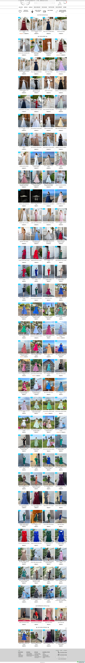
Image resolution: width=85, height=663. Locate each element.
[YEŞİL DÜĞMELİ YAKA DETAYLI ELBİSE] (61, 460)
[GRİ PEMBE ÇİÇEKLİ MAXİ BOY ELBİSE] (24, 403)
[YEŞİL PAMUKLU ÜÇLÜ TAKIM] (61, 252)
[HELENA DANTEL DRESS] (24, 158)
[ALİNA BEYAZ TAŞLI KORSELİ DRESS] (24, 64)
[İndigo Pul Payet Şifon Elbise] (36, 535)
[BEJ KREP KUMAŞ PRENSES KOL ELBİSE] (24, 554)
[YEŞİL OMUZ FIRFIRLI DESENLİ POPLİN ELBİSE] (36, 441)
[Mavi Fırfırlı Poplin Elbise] (48, 384)
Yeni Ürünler (36, 655)
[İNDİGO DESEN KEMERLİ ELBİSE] (36, 271)
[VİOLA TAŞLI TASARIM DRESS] (36, 64)
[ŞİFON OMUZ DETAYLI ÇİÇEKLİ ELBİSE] (24, 422)
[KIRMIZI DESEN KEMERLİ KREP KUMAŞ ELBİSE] (48, 271)
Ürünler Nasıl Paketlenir (46, 656)
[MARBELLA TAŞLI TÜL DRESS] (61, 139)
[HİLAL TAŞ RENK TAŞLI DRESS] (48, 101)
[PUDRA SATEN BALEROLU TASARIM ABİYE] (36, 177)
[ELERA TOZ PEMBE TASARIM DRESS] (61, 214)
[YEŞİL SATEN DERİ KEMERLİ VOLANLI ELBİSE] (24, 573)
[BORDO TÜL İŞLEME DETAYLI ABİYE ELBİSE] (36, 497)
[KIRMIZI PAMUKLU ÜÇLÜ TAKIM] (48, 252)
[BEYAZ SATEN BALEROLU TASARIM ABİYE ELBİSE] (48, 177)
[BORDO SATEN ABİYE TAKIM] (24, 252)
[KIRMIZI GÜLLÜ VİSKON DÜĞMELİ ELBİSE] (24, 346)
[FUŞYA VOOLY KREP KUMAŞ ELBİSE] (36, 346)
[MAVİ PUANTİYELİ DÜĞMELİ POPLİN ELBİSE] (61, 346)
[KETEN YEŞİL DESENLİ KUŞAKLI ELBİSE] (48, 309)
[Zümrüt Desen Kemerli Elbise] (36, 290)
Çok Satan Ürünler (37, 653)
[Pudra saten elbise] (49, 614)
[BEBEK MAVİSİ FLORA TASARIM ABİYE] (36, 233)
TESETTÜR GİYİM (51, 7)
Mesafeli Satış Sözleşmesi (30, 655)
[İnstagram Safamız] (65, 650)
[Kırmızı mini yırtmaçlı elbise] (36, 614)
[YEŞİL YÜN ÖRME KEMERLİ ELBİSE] (36, 460)
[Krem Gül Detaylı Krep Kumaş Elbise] (24, 636)
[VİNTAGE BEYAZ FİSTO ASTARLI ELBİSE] (36, 384)
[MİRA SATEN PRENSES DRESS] (61, 120)
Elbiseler (19, 654)
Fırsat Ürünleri (20, 656)
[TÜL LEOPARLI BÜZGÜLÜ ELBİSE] (48, 478)
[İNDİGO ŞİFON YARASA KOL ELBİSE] (61, 290)
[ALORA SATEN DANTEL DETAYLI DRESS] (36, 158)
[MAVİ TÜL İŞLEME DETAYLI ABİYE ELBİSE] (24, 497)
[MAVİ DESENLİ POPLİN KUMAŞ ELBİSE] (24, 309)
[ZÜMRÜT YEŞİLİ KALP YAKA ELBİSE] (24, 460)
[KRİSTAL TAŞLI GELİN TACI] (24, 196)
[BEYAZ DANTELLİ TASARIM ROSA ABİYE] (36, 45)
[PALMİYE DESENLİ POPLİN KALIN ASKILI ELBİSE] (36, 403)
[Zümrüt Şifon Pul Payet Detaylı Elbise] (48, 535)
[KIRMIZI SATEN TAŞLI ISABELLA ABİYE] (61, 233)
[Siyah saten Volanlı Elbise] (61, 365)
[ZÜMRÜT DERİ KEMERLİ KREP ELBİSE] (61, 573)
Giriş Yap (44, 654)
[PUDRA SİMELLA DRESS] (61, 196)
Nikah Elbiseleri (20, 655)
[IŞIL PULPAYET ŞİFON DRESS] (36, 139)
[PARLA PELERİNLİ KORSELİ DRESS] (61, 45)
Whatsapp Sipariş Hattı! (82, 662)
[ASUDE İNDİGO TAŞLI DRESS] (24, 101)
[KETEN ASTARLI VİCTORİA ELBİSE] (24, 592)
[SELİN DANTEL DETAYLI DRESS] (48, 139)
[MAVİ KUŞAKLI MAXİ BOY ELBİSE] (61, 384)
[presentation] (65, 15)
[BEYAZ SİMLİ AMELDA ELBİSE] (36, 554)
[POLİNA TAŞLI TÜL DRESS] (24, 214)
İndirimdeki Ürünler (38, 654)
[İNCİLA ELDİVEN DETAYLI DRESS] (24, 139)
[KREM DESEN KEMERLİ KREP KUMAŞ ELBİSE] (61, 271)
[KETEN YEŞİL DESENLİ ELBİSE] (61, 403)
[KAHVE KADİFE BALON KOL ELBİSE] (24, 478)
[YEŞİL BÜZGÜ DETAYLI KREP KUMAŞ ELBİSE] (61, 441)
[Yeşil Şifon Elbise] (49, 636)
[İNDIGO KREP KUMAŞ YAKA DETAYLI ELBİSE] (61, 535)
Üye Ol (44, 653)
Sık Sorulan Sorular (46, 655)
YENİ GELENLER (44, 7)
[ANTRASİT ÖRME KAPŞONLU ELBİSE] (48, 573)
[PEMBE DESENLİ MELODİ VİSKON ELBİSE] (24, 384)
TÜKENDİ (24, 620)
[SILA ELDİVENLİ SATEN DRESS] (36, 120)
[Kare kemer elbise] (48, 290)
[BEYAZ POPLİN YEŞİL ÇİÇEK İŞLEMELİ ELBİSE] (36, 422)
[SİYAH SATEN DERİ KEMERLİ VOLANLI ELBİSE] (48, 554)
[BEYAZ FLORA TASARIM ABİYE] (24, 45)
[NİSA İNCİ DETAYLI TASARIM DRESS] (61, 101)
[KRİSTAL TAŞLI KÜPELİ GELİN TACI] (36, 196)
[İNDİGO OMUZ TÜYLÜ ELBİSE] (61, 497)
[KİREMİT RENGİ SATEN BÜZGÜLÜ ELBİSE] (36, 478)
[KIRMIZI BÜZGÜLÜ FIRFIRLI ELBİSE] (24, 271)
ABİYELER (25, 7)
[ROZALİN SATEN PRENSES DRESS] (48, 158)
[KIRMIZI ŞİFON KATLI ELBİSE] (36, 252)
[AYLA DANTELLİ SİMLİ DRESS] (48, 214)
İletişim (44, 657)
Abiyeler (19, 653)
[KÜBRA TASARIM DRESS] (48, 120)
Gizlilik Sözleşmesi (29, 654)
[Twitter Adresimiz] (61, 650)
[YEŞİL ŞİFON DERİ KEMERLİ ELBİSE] (61, 309)
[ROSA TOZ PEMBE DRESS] (61, 64)
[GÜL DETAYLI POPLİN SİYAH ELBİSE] (36, 592)
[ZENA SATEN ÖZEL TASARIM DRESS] (24, 120)
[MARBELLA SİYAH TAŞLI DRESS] (61, 23)
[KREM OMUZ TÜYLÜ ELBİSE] (48, 497)
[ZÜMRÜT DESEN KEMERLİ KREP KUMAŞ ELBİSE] (24, 516)
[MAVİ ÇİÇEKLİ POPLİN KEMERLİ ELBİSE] (36, 309)
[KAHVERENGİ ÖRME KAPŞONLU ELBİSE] (36, 573)
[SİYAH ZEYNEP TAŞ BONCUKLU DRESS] (36, 23)
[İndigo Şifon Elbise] (36, 636)
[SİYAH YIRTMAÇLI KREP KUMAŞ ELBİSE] (24, 441)
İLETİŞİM (64, 7)
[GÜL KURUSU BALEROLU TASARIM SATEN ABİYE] (24, 177)
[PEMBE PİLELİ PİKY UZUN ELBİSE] (61, 554)
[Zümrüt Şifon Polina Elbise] (48, 516)
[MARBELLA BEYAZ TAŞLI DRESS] (24, 23)
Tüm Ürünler (37, 657)
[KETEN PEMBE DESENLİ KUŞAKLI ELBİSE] (48, 422)
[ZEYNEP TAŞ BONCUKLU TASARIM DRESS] (48, 45)
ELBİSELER (30, 7)
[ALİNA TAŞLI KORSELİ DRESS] (36, 214)
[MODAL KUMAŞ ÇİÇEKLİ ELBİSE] (48, 346)
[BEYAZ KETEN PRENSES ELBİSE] (36, 328)
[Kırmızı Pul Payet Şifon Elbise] (24, 535)
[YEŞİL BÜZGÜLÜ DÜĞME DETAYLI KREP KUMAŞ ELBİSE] (61, 592)
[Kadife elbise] (61, 636)
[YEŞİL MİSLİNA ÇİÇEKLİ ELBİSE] (48, 403)
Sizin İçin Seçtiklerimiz (38, 656)
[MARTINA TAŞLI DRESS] (24, 233)
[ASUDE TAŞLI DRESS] (48, 64)
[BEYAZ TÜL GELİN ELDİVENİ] (61, 177)
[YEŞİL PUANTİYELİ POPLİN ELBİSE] (24, 328)
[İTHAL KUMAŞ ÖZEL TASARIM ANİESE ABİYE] (48, 233)
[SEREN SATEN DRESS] (49, 23)
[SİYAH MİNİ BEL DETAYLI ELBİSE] (24, 290)
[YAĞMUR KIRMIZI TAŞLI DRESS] (36, 101)
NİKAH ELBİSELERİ (37, 7)
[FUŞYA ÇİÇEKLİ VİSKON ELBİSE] (36, 365)
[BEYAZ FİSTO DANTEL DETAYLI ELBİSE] (61, 422)
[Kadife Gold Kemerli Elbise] (24, 614)
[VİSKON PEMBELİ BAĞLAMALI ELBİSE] (24, 365)
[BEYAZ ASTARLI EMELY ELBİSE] (48, 441)
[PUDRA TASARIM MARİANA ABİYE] (61, 158)
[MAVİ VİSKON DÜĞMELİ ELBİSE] (61, 328)
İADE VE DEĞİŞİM (29, 653)
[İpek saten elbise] (61, 516)
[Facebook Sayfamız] (57, 650)
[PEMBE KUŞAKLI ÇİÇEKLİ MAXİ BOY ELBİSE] (48, 328)
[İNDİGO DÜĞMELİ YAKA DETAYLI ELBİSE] (48, 460)
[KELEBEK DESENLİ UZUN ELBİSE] (48, 592)
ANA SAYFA (21, 7)
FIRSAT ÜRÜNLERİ (59, 7)
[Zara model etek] (61, 614)
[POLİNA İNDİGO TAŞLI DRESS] (48, 196)
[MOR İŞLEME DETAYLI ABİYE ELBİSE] (61, 478)
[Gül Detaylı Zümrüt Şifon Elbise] (36, 516)
